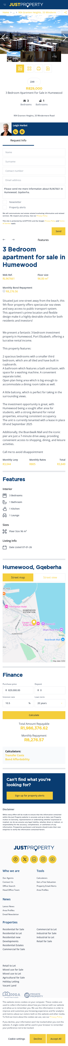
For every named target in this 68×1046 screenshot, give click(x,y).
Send (58, 231)
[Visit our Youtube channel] (52, 859)
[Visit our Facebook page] (15, 859)
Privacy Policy (42, 216)
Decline (38, 1038)
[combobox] (54, 703)
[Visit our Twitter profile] (25, 859)
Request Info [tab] (18, 140)
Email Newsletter (11, 914)
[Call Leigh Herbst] (15, 131)
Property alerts (17, 207)
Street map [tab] (18, 577)
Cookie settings (16, 1038)
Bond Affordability (17, 759)
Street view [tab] (50, 577)
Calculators (42, 878)
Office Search (9, 886)
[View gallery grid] (29, 69)
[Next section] (13, 240)
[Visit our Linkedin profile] (34, 859)
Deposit (38, 684)
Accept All (56, 1038)
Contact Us (8, 882)
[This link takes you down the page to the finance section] (4, 291)
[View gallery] (20, 69)
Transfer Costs (14, 755)
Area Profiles (43, 890)
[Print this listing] (39, 69)
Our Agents (8, 878)
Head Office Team (11, 890)
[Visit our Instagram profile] (43, 859)
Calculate (34, 715)
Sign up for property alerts (29, 795)
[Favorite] (58, 12)
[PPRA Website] (11, 995)
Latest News (8, 906)
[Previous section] (4, 240)
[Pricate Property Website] (33, 995)
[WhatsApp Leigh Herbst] (22, 131)
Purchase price (10, 684)
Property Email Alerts (46, 886)
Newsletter (15, 202)
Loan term (40, 697)
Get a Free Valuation (46, 882)
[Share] (65, 12)
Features (43, 240)
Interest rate (9, 697)
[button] (3, 37)
